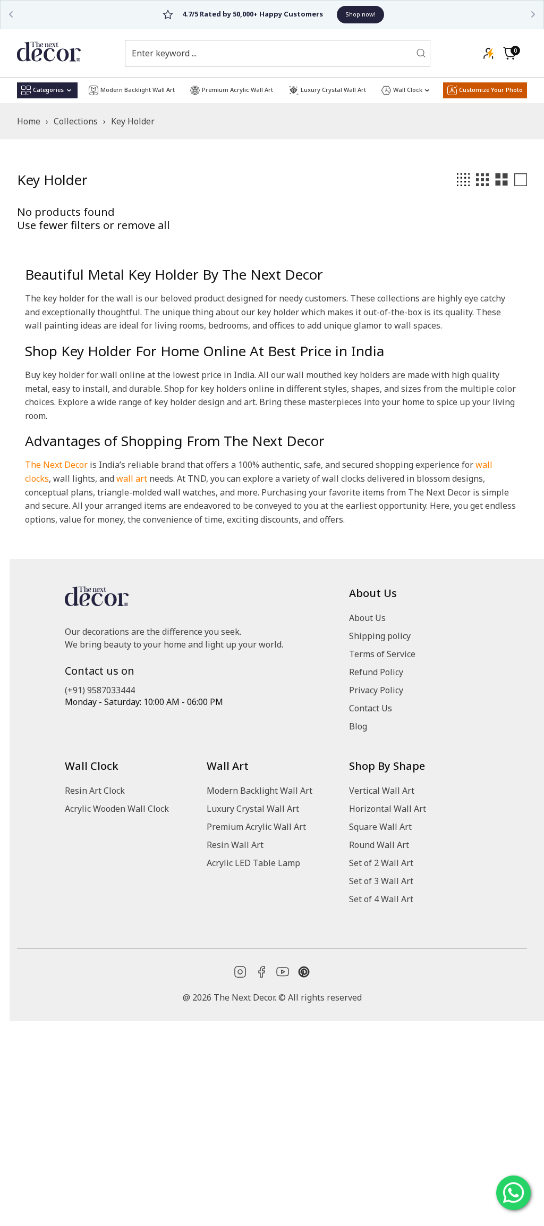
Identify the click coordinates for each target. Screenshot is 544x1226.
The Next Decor (56, 465)
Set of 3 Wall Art (381, 881)
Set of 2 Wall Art (381, 863)
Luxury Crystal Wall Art (253, 808)
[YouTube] (282, 971)
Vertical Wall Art (381, 790)
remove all (143, 225)
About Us (367, 618)
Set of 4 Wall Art (381, 899)
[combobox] (270, 53)
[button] (509, 53)
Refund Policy (376, 672)
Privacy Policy (376, 690)
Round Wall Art (379, 845)
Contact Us (370, 708)
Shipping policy (380, 636)
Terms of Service (382, 654)
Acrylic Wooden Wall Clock (117, 808)
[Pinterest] (304, 971)
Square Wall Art (380, 827)
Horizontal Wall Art (387, 808)
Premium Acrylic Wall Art (256, 827)
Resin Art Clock (95, 790)
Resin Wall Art (235, 845)
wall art (131, 478)
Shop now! (323, 14)
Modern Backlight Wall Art (259, 790)
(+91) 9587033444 (100, 690)
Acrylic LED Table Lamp (253, 863)
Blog (358, 726)
